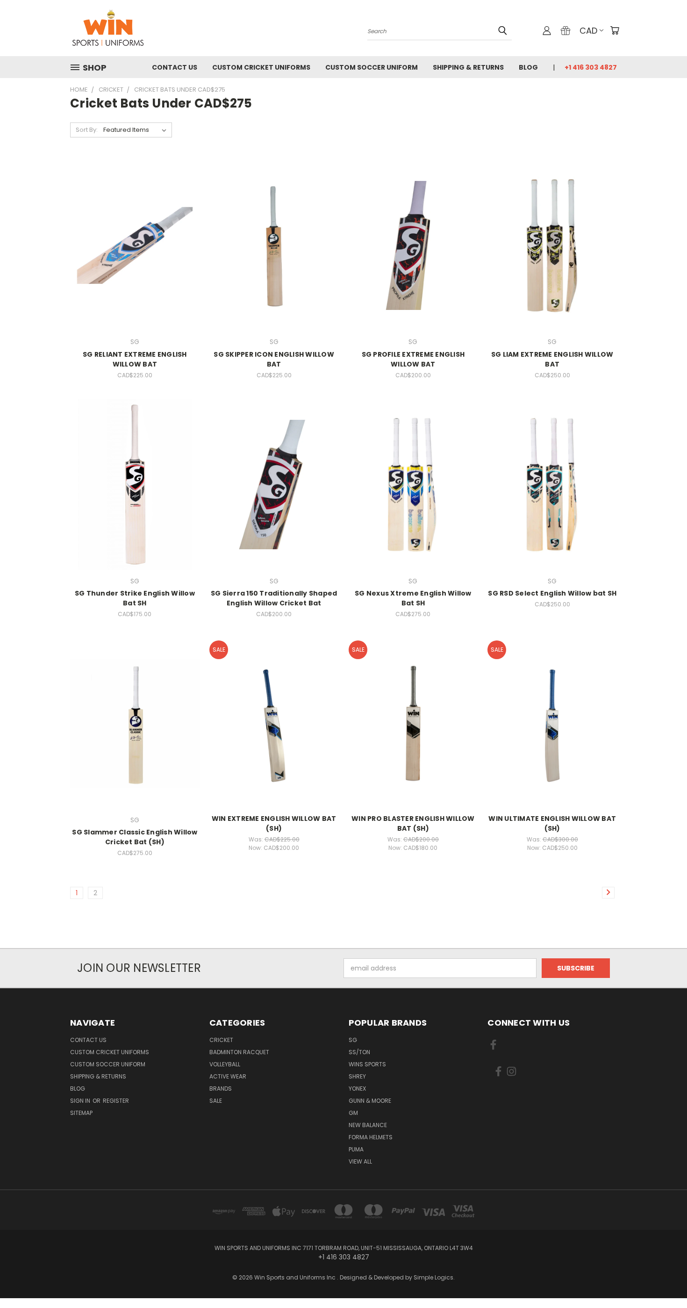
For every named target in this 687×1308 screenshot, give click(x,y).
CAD (588, 30)
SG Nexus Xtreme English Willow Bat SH (413, 598)
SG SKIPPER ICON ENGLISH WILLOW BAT (274, 359)
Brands (220, 1088)
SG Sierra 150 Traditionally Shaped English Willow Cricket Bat (274, 598)
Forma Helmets (371, 1137)
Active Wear (227, 1076)
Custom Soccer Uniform (371, 67)
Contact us (174, 67)
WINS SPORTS (367, 1064)
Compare (131, 244)
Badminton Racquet (239, 1052)
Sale (215, 1101)
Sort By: (87, 129)
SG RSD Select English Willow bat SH (552, 593)
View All (360, 1161)
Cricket (221, 1040)
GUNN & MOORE (370, 1101)
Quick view (135, 226)
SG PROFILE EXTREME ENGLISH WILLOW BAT (413, 359)
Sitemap (81, 1113)
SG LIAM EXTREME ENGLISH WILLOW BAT (552, 359)
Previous (662, 1278)
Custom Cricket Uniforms (261, 67)
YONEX (357, 1088)
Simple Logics (433, 1277)
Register (116, 1101)
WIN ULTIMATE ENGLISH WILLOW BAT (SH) (552, 823)
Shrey (357, 1076)
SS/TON (359, 1052)
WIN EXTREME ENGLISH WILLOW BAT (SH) (274, 823)
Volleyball (224, 1064)
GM (353, 1113)
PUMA (356, 1149)
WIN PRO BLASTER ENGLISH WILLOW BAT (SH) (413, 823)
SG (353, 1040)
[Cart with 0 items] (614, 30)
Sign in (81, 1101)
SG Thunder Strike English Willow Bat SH (135, 598)
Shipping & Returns (468, 67)
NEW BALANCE (368, 1125)
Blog (528, 67)
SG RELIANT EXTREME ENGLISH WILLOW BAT (135, 359)
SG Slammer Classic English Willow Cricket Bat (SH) (134, 837)
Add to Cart (135, 262)
